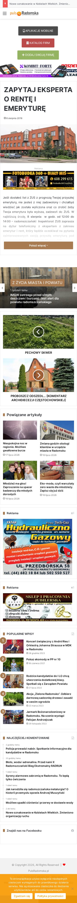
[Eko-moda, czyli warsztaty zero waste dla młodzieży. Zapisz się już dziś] (57, 470)
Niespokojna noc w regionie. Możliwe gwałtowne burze (15, 447)
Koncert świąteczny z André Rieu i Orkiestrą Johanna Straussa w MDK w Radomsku (48, 645)
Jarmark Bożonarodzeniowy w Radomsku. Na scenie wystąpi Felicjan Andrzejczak (45, 715)
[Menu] (5, 14)
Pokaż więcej (37, 245)
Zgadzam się (22, 896)
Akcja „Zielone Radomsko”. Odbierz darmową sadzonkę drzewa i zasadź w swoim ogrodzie (49, 697)
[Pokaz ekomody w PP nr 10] (13, 664)
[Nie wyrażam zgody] (72, 888)
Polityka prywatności (50, 896)
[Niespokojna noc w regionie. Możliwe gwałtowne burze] (20, 430)
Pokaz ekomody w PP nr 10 (43, 659)
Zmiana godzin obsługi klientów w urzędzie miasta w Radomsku (54, 447)
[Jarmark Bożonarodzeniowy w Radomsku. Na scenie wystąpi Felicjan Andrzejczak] (13, 717)
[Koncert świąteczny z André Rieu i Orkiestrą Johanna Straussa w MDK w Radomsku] (13, 647)
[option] (38, 287)
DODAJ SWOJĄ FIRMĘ (39, 55)
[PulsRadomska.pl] (24, 13)
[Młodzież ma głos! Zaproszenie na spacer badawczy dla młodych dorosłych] (20, 470)
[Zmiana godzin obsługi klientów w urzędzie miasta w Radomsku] (57, 430)
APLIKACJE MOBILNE (39, 31)
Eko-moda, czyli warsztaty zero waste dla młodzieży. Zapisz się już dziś (57, 487)
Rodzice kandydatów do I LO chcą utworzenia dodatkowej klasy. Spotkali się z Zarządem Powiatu (47, 679)
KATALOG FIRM (39, 43)
